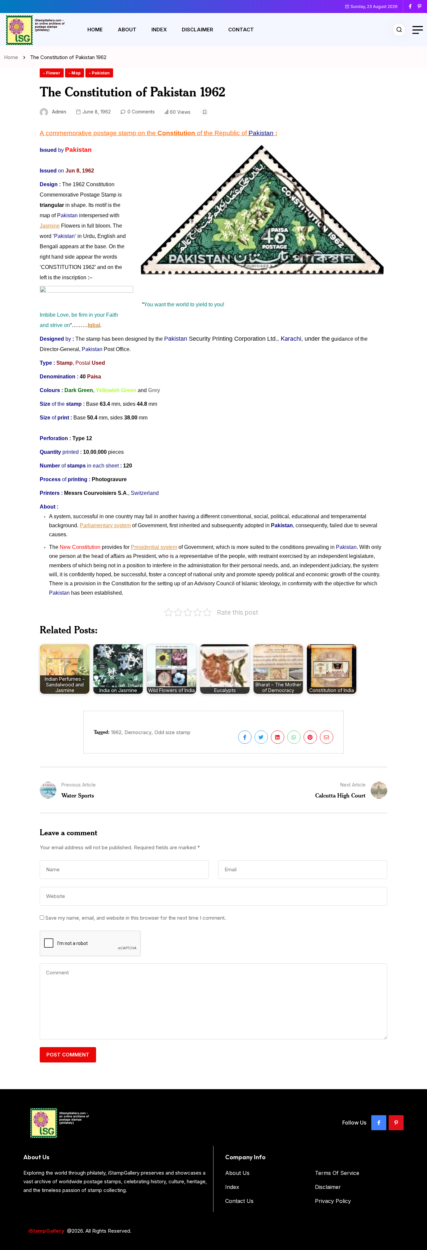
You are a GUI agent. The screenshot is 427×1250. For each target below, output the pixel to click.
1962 (116, 732)
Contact (241, 29)
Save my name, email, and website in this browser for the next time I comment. (135, 918)
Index (159, 29)
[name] (413, 6)
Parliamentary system (105, 525)
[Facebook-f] (378, 1122)
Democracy (137, 732)
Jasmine (50, 226)
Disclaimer (197, 29)
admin (59, 111)
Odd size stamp (172, 732)
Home (95, 29)
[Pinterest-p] (396, 1122)
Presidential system (154, 547)
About (127, 29)
